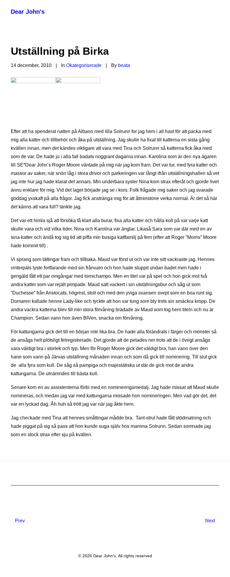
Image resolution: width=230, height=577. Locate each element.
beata (124, 65)
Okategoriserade (84, 65)
